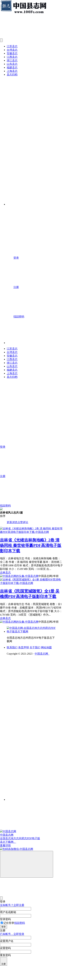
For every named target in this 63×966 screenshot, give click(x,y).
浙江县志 (12, 60)
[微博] (32, 739)
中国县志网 (42, 653)
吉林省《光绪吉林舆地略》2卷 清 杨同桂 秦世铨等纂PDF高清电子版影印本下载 (30, 545)
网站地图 (46, 647)
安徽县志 (12, 53)
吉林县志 (5, 572)
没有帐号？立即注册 (12, 905)
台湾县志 (12, 49)
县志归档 (12, 74)
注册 (3, 964)
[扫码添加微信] (31, 849)
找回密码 (19, 922)
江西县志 (12, 56)
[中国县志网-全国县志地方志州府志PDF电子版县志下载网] (32, 631)
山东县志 (12, 64)
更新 (9, 522)
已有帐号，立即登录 (12, 934)
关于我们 (35, 647)
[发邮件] (35, 796)
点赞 (20, 522)
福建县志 (12, 67)
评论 (25, 522)
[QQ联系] (35, 713)
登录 (3, 926)
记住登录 (8, 922)
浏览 (14, 522)
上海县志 (12, 71)
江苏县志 (12, 46)
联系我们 (12, 647)
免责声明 (23, 647)
